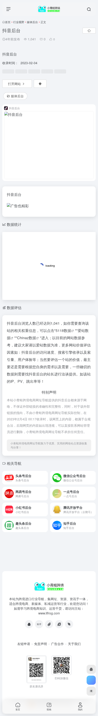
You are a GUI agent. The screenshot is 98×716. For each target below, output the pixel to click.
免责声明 (40, 643)
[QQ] (29, 624)
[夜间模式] (91, 691)
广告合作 (57, 643)
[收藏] (89, 31)
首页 (7, 22)
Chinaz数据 (26, 337)
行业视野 (18, 22)
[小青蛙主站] (59, 624)
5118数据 (63, 330)
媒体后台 (32, 22)
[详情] (43, 475)
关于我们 (74, 643)
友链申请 (23, 643)
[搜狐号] (49, 624)
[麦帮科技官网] (69, 624)
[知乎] (39, 624)
